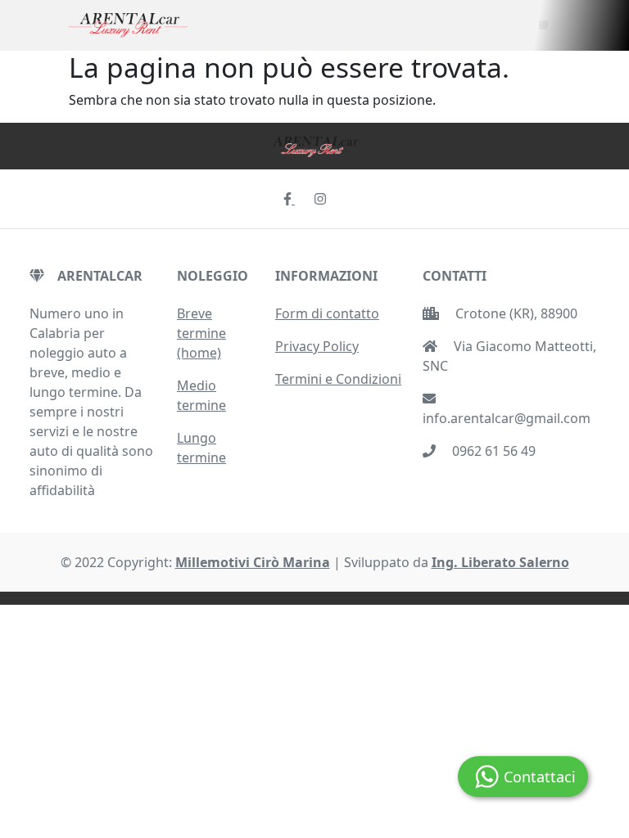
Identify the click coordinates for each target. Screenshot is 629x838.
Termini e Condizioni (338, 379)
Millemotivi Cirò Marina (252, 562)
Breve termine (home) (201, 333)
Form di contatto (327, 313)
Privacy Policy (317, 346)
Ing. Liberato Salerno (500, 562)
